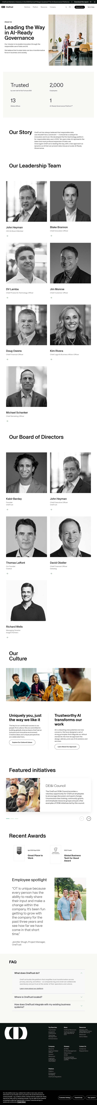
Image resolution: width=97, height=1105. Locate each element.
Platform (51, 1071)
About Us (51, 1049)
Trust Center (52, 1030)
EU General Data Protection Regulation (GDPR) (70, 1058)
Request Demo (83, 1051)
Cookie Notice (21, 1102)
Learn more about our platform (31, 988)
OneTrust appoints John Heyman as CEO (69, 1033)
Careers (50, 1054)
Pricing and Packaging (51, 1074)
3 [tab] (16, 818)
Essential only (78, 1097)
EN (70, 7)
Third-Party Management (52, 1036)
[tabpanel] (48, 795)
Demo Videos (83, 1036)
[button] (95, 2)
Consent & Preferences (52, 1032)
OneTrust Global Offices (53, 1051)
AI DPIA (66, 1049)
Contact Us (82, 1049)
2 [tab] (12, 818)
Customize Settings (64, 1097)
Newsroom (51, 1056)
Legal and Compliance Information (52, 1060)
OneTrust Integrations (54, 1076)
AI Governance (52, 1038)
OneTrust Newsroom (70, 1030)
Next (89, 819)
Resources (82, 1034)
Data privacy (67, 1053)
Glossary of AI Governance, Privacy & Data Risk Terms (85, 1031)
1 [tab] (7, 818)
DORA (66, 1055)
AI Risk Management (70, 1051)
